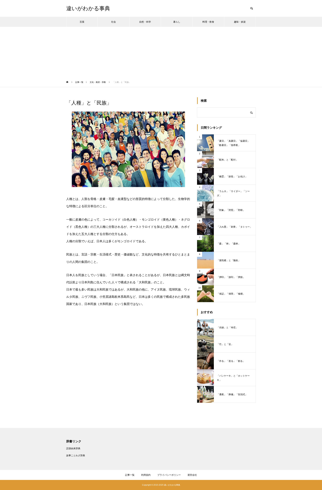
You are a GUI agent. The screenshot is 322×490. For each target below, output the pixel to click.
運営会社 (192, 475)
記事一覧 (130, 475)
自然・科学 (145, 21)
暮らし (176, 21)
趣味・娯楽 (240, 21)
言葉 (82, 21)
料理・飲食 (208, 21)
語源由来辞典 (73, 448)
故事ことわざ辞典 (75, 455)
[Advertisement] (161, 52)
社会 (113, 21)
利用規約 (146, 475)
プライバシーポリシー (169, 475)
